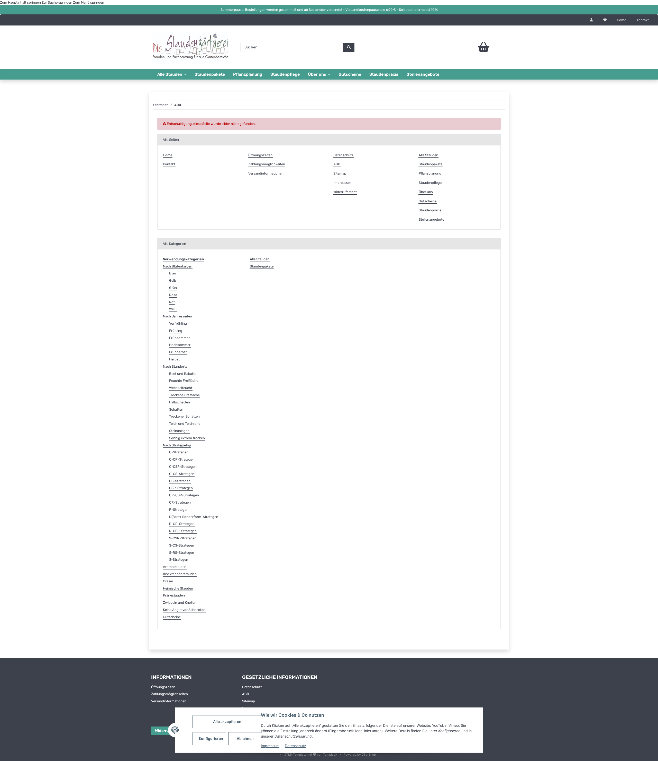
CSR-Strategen (181, 488)
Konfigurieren (211, 738)
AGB (336, 164)
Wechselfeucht (180, 388)
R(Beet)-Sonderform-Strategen (193, 517)
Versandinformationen (266, 173)
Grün (173, 288)
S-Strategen (178, 559)
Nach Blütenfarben (177, 266)
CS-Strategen (179, 481)
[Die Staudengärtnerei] (190, 47)
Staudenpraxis (383, 74)
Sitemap (339, 173)
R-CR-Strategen (182, 524)
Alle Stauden (428, 155)
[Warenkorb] (469, 47)
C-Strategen (178, 452)
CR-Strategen (180, 502)
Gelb (172, 280)
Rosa (173, 295)
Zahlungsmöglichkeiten (266, 164)
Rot (172, 302)
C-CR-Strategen (182, 459)
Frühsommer (179, 338)
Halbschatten (179, 402)
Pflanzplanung (247, 74)
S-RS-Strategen (181, 553)
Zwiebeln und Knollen (179, 602)
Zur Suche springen (57, 2)
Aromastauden (174, 567)
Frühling (175, 331)
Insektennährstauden (180, 574)
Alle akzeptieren (227, 721)
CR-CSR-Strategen (184, 495)
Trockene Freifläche (184, 395)
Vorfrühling (178, 323)
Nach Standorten (176, 366)
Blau (172, 273)
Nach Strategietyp (177, 445)
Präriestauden (174, 595)
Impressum (270, 745)
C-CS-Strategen (181, 474)
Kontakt (642, 20)
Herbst (174, 359)
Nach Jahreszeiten (177, 316)
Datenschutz (295, 745)
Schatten (176, 409)
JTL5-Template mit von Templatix (311, 754)
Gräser (168, 581)
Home (621, 20)
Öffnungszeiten (260, 155)
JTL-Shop (369, 754)
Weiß (173, 309)
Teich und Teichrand (184, 424)
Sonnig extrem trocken (187, 438)
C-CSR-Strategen (183, 467)
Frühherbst (178, 352)
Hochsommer (179, 345)
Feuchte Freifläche (183, 381)
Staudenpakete (210, 74)
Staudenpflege (285, 74)
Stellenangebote (423, 74)
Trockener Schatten (184, 416)
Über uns (426, 192)
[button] (591, 20)
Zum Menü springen (88, 2)
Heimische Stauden (178, 588)
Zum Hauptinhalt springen (21, 2)
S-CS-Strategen (181, 545)
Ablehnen (245, 738)
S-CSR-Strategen (182, 538)
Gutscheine (350, 74)
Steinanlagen (179, 431)
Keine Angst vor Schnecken (184, 610)
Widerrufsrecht (345, 192)
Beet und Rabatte (182, 374)
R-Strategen (178, 510)
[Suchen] (348, 47)
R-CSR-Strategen (183, 531)
